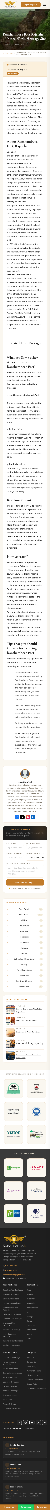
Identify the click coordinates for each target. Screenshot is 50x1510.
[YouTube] (31, 1422)
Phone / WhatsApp (15, 853)
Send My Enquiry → (25, 882)
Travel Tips (30, 975)
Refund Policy (32, 1384)
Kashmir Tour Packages (12, 1330)
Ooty (29, 1339)
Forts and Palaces (10, 1377)
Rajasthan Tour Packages (13, 1290)
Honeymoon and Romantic (9, 1363)
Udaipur (30, 1294)
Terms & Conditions (35, 1380)
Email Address (33, 843)
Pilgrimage (31, 942)
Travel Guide (30, 986)
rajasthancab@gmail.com (14, 1275)
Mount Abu (31, 1303)
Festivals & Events (29, 981)
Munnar (30, 1334)
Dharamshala (32, 1330)
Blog (11, 53)
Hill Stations (30, 937)
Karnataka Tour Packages (13, 1341)
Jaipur (29, 1290)
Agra (29, 1312)
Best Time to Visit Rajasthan (28, 1032)
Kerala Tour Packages (11, 1345)
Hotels (32, 953)
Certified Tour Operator (36, 1389)
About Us (30, 1358)
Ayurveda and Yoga (10, 1391)
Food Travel (30, 909)
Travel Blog (31, 1366)
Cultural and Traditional (28, 959)
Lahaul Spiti (31, 1325)
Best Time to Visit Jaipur (26, 1020)
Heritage (31, 931)
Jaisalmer (31, 1299)
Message (27, 1507)
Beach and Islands (10, 1395)
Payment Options (34, 1371)
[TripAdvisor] (44, 1422)
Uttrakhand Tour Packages (9, 1324)
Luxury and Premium (11, 1382)
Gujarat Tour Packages (12, 1303)
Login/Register (31, 4)
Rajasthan (13, 73)
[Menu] (44, 4)
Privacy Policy (32, 1375)
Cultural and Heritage (11, 1358)
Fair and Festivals (10, 1386)
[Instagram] (25, 1422)
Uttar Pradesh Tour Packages (10, 1309)
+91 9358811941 (10, 1266)
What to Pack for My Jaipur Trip (29, 1043)
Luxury (31, 964)
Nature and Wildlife (10, 1369)
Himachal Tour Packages (12, 1319)
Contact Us (31, 1362)
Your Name (11, 843)
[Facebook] (19, 1422)
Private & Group (9, 1404)
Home (5, 53)
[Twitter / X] (38, 1422)
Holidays (31, 948)
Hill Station (7, 1400)
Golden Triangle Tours (12, 1294)
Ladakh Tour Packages (12, 1314)
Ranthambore (32, 1308)
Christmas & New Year (12, 1408)
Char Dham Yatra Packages (9, 1335)
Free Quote (9, 1507)
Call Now (43, 1507)
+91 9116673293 (10, 1270)
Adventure (31, 926)
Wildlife (31, 920)
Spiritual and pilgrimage (12, 1373)
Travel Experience (29, 970)
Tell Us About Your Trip (18, 863)
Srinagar (30, 1316)
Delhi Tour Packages (11, 1299)
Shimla (29, 1321)
